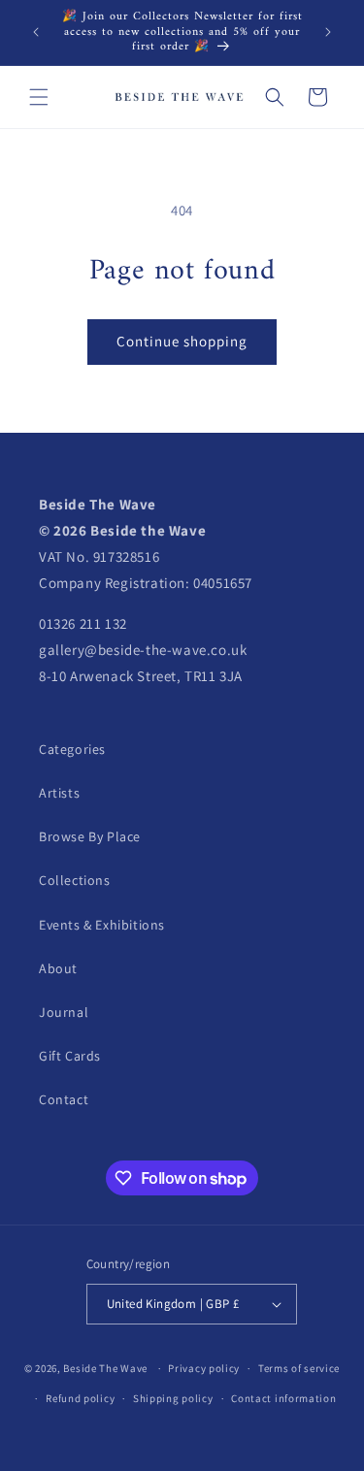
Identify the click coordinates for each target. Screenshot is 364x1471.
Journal (63, 1012)
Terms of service (299, 1368)
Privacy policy (204, 1368)
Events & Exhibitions (102, 924)
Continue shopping (182, 341)
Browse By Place (90, 836)
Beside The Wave (105, 1368)
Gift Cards (70, 1055)
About (58, 968)
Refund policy (80, 1398)
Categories (72, 749)
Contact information (283, 1398)
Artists (59, 792)
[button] (38, 97)
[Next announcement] (328, 32)
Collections (75, 880)
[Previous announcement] (36, 32)
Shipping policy (173, 1398)
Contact (63, 1099)
